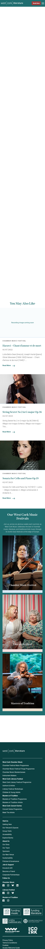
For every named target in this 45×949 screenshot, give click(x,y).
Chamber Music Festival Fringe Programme (18, 769)
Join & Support (8, 864)
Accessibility (7, 834)
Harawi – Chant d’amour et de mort (22, 345)
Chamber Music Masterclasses (14, 772)
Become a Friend (9, 871)
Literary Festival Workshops (13, 789)
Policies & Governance (11, 861)
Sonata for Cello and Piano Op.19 (21, 478)
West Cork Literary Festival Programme (17, 782)
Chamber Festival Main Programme (16, 765)
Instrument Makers (9, 775)
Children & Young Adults (11, 792)
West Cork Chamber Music (12, 762)
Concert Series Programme (12, 809)
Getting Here (7, 824)
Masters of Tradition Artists (13, 802)
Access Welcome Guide (11, 948)
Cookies (5, 945)
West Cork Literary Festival (13, 779)
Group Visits (7, 831)
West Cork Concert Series (12, 806)
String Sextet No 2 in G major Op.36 (22, 412)
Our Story (6, 844)
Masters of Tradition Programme (15, 799)
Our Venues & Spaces (10, 828)
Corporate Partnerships (11, 875)
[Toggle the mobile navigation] (43, 4)
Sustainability (8, 858)
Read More (7, 365)
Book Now (36, 3)
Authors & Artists (9, 785)
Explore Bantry (8, 838)
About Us (6, 841)
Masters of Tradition (10, 795)
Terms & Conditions (10, 943)
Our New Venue (8, 854)
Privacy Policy (8, 940)
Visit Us (5, 821)
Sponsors (6, 851)
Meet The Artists (9, 812)
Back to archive (20, 279)
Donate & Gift (7, 868)
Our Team (6, 848)
